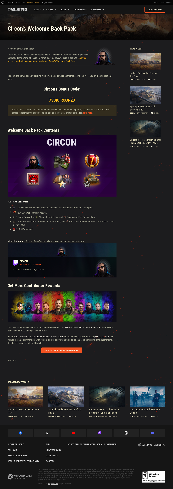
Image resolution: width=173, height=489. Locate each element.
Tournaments (80, 9)
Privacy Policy (53, 450)
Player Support (16, 444)
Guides (49, 9)
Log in (155, 2)
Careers (50, 461)
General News (135, 80)
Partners (12, 450)
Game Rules (52, 455)
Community (95, 9)
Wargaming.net (53, 484)
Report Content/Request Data (23, 461)
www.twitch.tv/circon (30, 264)
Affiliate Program (17, 455)
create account (166, 2)
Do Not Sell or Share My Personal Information (92, 444)
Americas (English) (152, 445)
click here (87, 113)
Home (10, 24)
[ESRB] (153, 477)
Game (36, 9)
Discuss (153, 80)
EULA (48, 444)
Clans (63, 9)
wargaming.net (20, 477)
